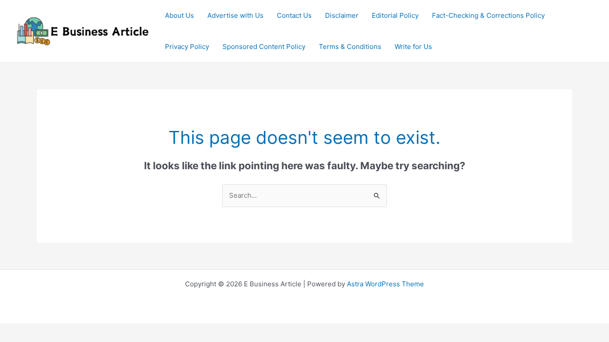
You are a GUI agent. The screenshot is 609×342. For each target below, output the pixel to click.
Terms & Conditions (350, 46)
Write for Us (413, 46)
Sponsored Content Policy (263, 46)
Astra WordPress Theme (385, 284)
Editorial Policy (395, 15)
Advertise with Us (235, 15)
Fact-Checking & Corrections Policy (488, 15)
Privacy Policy (187, 46)
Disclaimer (341, 15)
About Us (179, 15)
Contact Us (294, 15)
